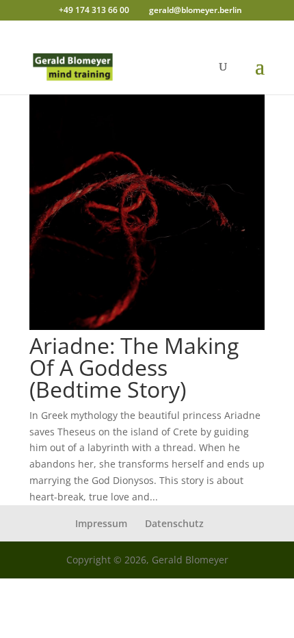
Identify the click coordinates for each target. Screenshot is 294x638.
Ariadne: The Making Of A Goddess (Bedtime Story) (134, 367)
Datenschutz (174, 523)
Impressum (101, 523)
